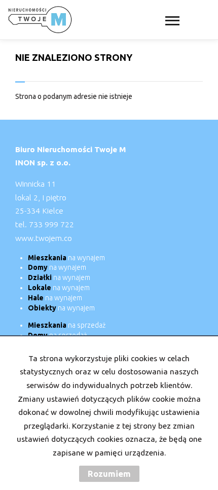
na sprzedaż (66, 325)
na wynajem (66, 258)
